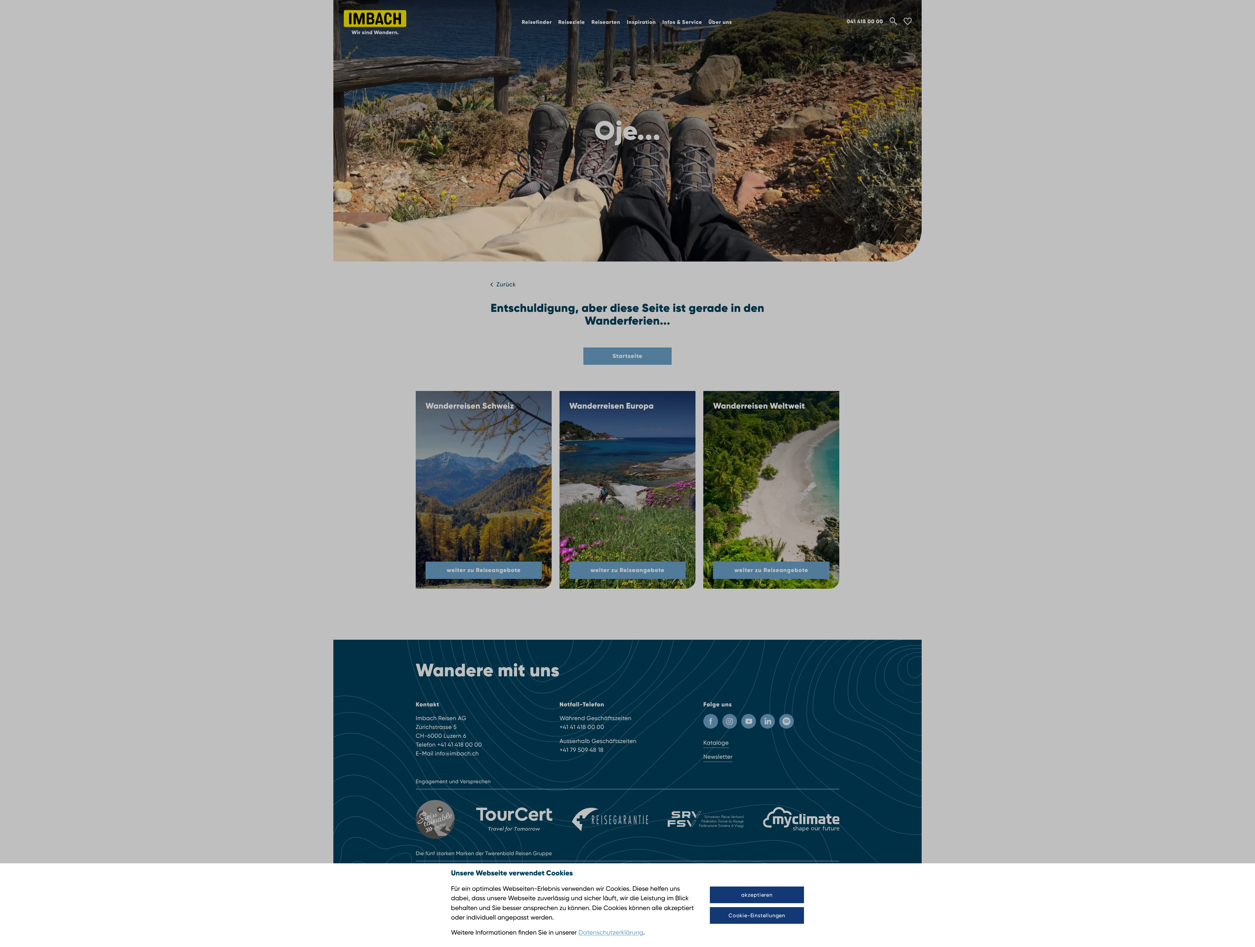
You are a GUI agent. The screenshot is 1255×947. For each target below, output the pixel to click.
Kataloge (716, 742)
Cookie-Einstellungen (756, 915)
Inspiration (641, 22)
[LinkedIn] (767, 721)
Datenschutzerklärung (610, 932)
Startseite (627, 356)
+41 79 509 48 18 (582, 750)
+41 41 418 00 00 (459, 744)
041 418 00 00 (865, 21)
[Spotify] (786, 721)
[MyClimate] (801, 819)
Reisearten (606, 22)
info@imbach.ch (457, 753)
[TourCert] (514, 819)
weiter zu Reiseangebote (484, 570)
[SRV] (706, 819)
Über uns (720, 22)
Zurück (506, 284)
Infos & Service (682, 22)
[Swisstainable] (436, 819)
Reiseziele (571, 22)
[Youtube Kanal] (748, 721)
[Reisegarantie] (610, 819)
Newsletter (718, 756)
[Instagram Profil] (729, 721)
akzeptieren (757, 895)
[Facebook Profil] (710, 721)
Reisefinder (537, 22)
